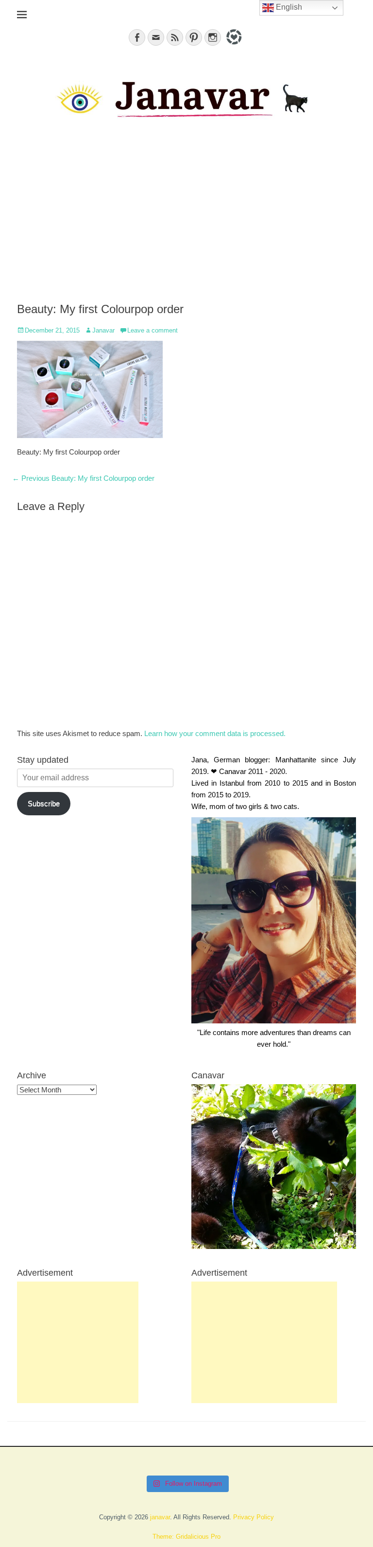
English (288, 7)
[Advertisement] (186, 220)
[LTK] (233, 46)
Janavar (103, 330)
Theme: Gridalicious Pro (186, 1536)
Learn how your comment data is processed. (215, 733)
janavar (160, 1517)
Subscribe (44, 803)
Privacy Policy (253, 1517)
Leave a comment (152, 330)
